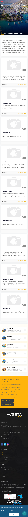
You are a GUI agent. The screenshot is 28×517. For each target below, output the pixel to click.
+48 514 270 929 (6, 438)
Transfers (5, 455)
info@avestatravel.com (7, 440)
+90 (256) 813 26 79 (6, 428)
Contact (2, 471)
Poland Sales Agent (6, 436)
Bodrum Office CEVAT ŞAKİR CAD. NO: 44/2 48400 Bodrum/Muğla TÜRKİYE (14, 431)
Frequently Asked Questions (6, 469)
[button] (2, 1)
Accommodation (6, 459)
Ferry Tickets (5, 457)
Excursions (5, 452)
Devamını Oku (21, 84)
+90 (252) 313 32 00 (6, 434)
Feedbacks (3, 476)
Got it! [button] (14, 514)
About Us (3, 467)
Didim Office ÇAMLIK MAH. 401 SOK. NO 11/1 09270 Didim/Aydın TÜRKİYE (14, 426)
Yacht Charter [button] (6, 404)
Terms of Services (4, 474)
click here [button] (13, 510)
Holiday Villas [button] (6, 400)
